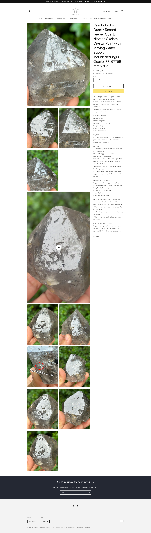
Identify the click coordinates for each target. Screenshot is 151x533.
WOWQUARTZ (35, 527)
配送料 (95, 73)
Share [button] (97, 236)
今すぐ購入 (108, 91)
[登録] (89, 492)
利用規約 (61, 527)
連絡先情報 (87, 527)
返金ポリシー (55, 527)
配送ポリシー (80, 527)
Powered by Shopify (44, 527)
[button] (29, 11)
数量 (94, 76)
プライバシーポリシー (70, 527)
